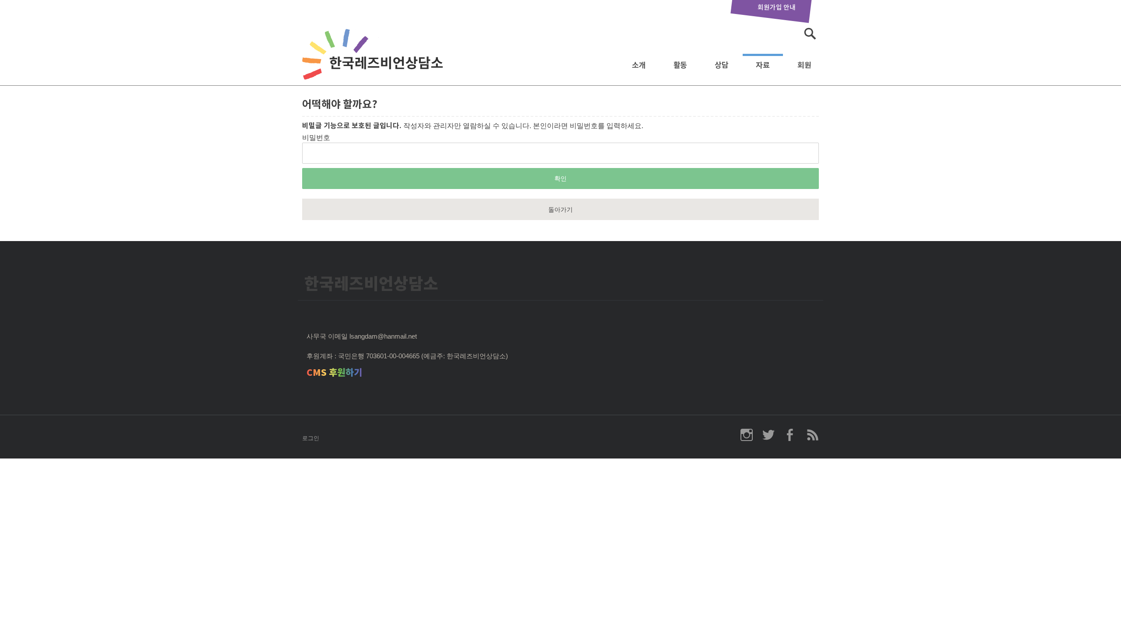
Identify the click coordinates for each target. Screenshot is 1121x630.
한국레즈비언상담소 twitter (768, 435)
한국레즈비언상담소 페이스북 (790, 435)
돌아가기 (560, 209)
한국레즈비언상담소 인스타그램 (747, 435)
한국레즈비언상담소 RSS (812, 435)
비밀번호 (316, 137)
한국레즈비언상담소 (374, 63)
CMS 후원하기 (334, 372)
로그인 (310, 438)
